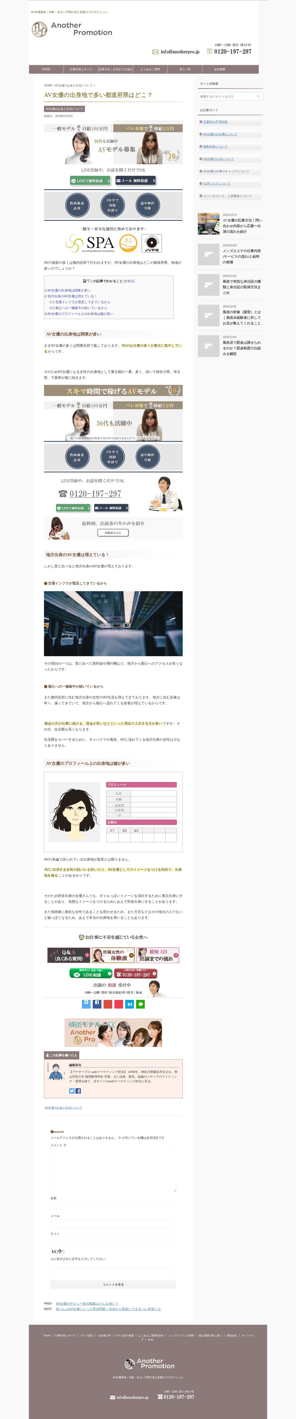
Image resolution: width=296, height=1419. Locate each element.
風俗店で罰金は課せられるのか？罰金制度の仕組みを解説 (242, 348)
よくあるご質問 (150, 69)
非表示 (128, 281)
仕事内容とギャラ (81, 69)
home (47, 1335)
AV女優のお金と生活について (63, 1107)
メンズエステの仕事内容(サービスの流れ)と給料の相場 (242, 256)
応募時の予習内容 (215, 122)
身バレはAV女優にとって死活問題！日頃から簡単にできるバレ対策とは (108, 1309)
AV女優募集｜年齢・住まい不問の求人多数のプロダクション (148, 1377)
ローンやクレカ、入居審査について (227, 196)
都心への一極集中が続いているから (78, 308)
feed (150, 1339)
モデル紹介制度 (124, 1335)
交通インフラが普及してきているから (80, 302)
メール (55, 1216)
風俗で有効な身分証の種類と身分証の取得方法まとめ (242, 287)
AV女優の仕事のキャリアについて (226, 171)
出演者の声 (104, 1335)
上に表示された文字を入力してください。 (79, 1259)
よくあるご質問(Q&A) (151, 1335)
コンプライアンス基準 (181, 1335)
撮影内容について (215, 146)
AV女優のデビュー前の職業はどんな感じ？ (87, 1303)
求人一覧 (185, 69)
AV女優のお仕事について (220, 134)
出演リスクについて (217, 183)
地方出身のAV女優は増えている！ (71, 296)
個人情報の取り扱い (210, 1335)
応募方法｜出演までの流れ (116, 69)
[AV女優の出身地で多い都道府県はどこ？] (129, 1004)
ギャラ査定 (86, 1335)
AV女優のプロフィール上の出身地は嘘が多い (79, 314)
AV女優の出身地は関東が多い (68, 290)
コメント (58, 1145)
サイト (55, 1233)
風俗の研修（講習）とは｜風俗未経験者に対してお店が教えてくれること (242, 317)
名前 (53, 1198)
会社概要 (219, 69)
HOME (46, 69)
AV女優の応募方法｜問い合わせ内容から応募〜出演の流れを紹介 (242, 225)
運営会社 (232, 1335)
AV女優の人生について (218, 159)
